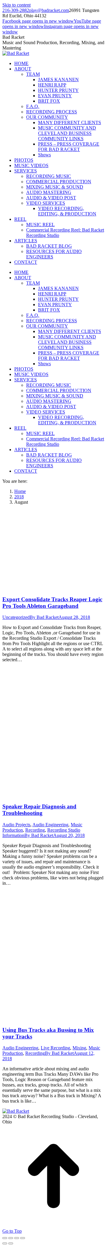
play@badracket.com (49, 10)
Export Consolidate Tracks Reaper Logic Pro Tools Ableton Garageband (52, 602)
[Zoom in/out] (22, 1238)
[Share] (10, 1238)
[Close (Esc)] (4, 1238)
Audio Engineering (50, 824)
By (44, 617)
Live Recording (55, 1047)
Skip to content (16, 4)
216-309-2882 (15, 10)
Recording (35, 830)
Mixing (79, 1047)
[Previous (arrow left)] (4, 1243)
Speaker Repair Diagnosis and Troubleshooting (39, 809)
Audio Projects (16, 824)
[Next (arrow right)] (10, 1243)
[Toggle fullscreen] (16, 1238)
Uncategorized (16, 617)
